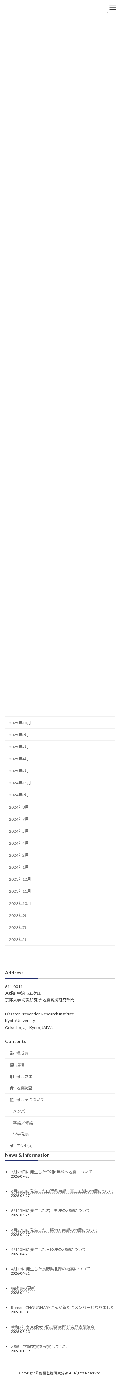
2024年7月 (19, 819)
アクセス (24, 1145)
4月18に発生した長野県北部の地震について (50, 1268)
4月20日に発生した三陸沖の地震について (48, 1249)
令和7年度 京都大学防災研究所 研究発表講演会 (53, 1327)
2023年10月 (20, 903)
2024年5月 (19, 831)
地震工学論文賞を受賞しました (39, 1346)
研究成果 (24, 1076)
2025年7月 (19, 746)
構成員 (22, 1053)
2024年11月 (20, 783)
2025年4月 (19, 759)
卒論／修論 (23, 1122)
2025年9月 (19, 734)
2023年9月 (19, 915)
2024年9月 (19, 795)
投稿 (20, 1064)
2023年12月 (20, 879)
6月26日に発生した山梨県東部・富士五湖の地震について (62, 1191)
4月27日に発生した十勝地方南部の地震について (54, 1230)
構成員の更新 (23, 1288)
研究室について (30, 1099)
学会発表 (21, 1134)
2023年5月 (19, 939)
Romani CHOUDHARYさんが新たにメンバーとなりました (62, 1307)
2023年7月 (19, 927)
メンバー (21, 1111)
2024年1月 (19, 867)
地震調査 (24, 1087)
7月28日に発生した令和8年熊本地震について (51, 1171)
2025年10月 (20, 722)
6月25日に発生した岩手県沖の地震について (50, 1210)
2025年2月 (19, 771)
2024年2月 (19, 855)
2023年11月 (20, 891)
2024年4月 (19, 843)
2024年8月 (19, 807)
